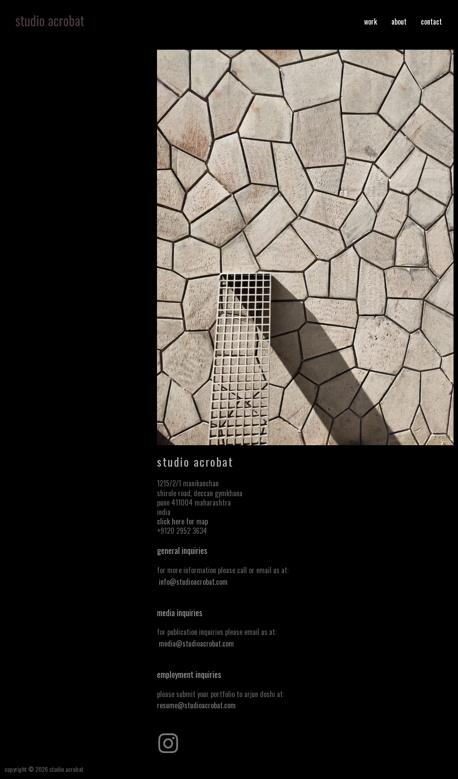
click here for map (182, 521)
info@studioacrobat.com (193, 581)
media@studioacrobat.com (196, 643)
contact (431, 21)
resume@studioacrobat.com (196, 705)
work (370, 21)
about (399, 21)
